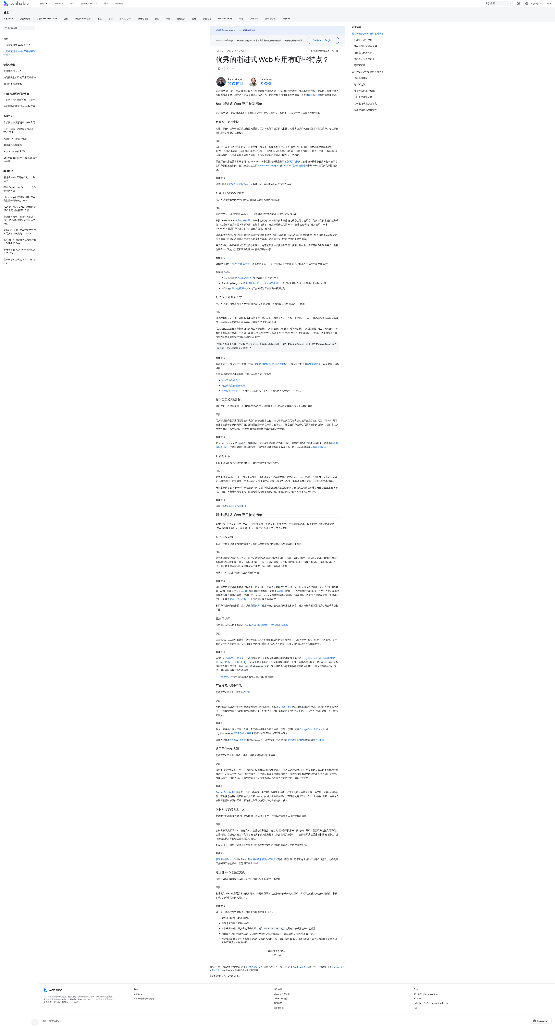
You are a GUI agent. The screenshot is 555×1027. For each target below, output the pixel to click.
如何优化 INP (125, 18)
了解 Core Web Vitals (47, 18)
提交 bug (138, 994)
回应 (157, 18)
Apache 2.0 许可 (300, 967)
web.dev (219, 51)
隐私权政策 (54, 1021)
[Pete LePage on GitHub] (233, 84)
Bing (232, 739)
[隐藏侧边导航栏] (35, 1022)
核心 (310, 95)
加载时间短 (25, 18)
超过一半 (285, 706)
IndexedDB (242, 591)
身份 (66, 18)
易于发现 (254, 18)
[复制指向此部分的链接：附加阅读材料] (232, 272)
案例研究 (119, 3)
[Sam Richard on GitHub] (266, 84)
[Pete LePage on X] (229, 84)
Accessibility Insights (238, 662)
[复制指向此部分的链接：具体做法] (227, 178)
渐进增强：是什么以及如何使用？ (262, 283)
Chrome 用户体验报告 (294, 165)
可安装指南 (235, 506)
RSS (415, 1007)
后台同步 (281, 591)
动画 (168, 18)
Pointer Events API (225, 792)
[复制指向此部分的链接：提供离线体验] (235, 537)
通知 (111, 18)
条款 (44, 1021)
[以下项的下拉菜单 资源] (48, 3)
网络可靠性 (143, 18)
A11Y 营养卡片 (223, 676)
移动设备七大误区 (231, 390)
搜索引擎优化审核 (242, 733)
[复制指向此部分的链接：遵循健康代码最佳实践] (247, 872)
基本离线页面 (320, 447)
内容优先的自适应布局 (233, 385)
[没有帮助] (337, 51)
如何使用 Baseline (89, 3)
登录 (549, 3)
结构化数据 (318, 739)
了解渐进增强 (244, 278)
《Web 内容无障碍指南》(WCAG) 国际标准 (266, 625)
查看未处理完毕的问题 (144, 998)
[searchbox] (19, 28)
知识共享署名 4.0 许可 (255, 967)
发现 (247, 692)
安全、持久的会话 (239, 599)
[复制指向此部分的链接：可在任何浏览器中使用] (247, 193)
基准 (72, 3)
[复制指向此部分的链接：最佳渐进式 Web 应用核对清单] (265, 515)
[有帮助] (333, 51)
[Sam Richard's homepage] (270, 84)
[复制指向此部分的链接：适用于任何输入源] (241, 749)
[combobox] (499, 3)
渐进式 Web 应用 (83, 18)
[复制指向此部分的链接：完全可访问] (232, 619)
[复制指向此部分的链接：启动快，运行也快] (241, 122)
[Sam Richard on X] (261, 84)
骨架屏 (256, 605)
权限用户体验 (223, 859)
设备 (241, 18)
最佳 (317, 95)
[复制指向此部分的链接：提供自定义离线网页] (244, 399)
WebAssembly (225, 18)
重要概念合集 (314, 364)
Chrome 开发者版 (282, 994)
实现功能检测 (237, 288)
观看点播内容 (249, 30)
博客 (106, 3)
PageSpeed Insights (268, 165)
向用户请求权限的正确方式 (264, 859)
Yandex (242, 739)
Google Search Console (312, 729)
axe (222, 662)
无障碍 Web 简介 (232, 658)
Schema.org (294, 739)
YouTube (417, 998)
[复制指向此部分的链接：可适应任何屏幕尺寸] (244, 297)
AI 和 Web (8, 18)
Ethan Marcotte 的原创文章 (269, 364)
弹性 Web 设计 (245, 220)
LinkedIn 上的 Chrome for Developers (431, 1003)
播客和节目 (279, 1007)
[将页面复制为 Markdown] (228, 68)
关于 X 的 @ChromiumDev (426, 994)
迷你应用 (181, 18)
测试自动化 (270, 18)
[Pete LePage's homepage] (241, 84)
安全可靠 (207, 18)
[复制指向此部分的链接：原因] (223, 141)
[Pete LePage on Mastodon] (237, 84)
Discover (59, 3)
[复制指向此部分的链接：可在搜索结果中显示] (244, 686)
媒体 (194, 18)
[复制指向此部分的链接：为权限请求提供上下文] (247, 809)
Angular (286, 18)
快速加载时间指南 (239, 184)
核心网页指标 (291, 161)
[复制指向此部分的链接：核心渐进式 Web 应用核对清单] (265, 104)
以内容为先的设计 (231, 380)
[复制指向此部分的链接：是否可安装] (232, 456)
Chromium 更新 (281, 998)
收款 (100, 18)
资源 (42, 3)
